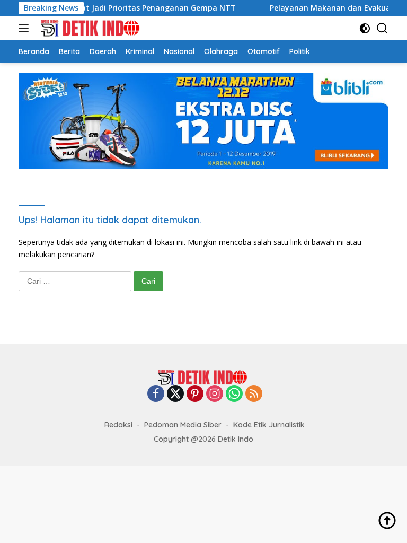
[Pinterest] (195, 394)
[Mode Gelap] (365, 28)
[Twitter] (175, 394)
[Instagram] (214, 394)
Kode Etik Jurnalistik (269, 425)
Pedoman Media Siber (183, 425)
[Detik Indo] (90, 28)
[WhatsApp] (234, 394)
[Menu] (26, 28)
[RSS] (253, 394)
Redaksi (118, 425)
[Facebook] (155, 394)
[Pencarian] (382, 28)
